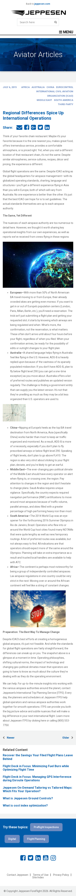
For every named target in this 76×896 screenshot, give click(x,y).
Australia (38, 87)
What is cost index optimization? (25, 805)
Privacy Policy (61, 875)
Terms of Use (41, 875)
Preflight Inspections (46, 827)
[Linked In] (38, 858)
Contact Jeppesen (17, 875)
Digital (12, 838)
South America (63, 100)
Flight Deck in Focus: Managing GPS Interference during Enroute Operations (37, 778)
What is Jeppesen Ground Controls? (28, 798)
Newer (10, 737)
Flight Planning (36, 838)
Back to (38, 4)
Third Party (65, 104)
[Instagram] (53, 858)
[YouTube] (45, 858)
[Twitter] (30, 858)
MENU (67, 32)
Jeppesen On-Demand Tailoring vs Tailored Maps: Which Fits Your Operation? (37, 789)
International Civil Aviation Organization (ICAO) (54, 93)
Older (66, 737)
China (50, 87)
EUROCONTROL (64, 87)
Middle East (44, 100)
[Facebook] (23, 858)
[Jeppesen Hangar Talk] (38, 13)
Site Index (38, 877)
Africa (25, 87)
